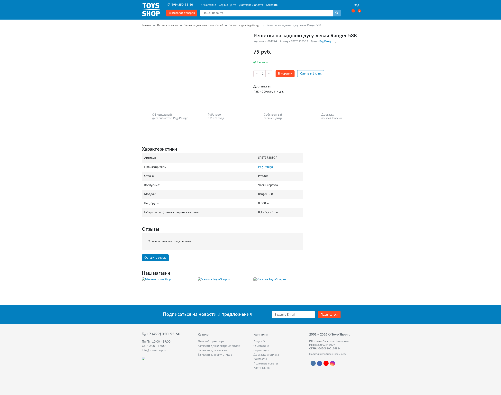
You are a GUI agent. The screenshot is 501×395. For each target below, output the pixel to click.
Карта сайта (261, 367)
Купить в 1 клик (311, 73)
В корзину (285, 73)
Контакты (272, 5)
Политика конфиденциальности (327, 354)
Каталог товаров (183, 13)
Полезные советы (265, 363)
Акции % (259, 341)
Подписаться (329, 314)
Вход (355, 5)
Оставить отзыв (155, 257)
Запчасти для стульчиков (215, 354)
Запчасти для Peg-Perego (244, 25)
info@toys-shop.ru (154, 350)
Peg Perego (325, 41)
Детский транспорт (211, 341)
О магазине (208, 5)
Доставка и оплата (251, 5)
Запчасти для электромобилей (203, 25)
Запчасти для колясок (213, 350)
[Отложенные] (349, 13)
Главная (146, 25)
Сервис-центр (227, 5)
